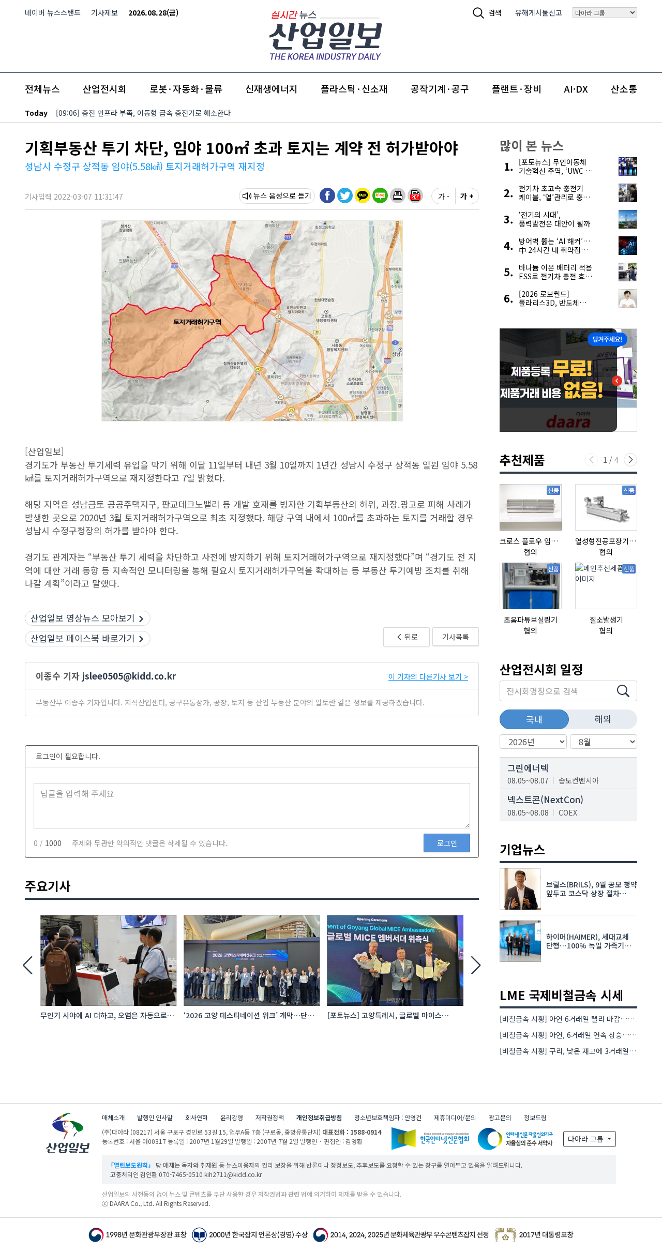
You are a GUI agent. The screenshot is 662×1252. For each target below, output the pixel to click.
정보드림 (535, 1117)
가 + (467, 196)
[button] (397, 195)
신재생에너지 (271, 88)
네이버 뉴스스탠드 (53, 12)
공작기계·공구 (440, 88)
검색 (495, 12)
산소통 (624, 88)
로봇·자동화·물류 (185, 88)
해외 (603, 718)
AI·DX (576, 88)
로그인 (447, 843)
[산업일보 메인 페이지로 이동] (325, 33)
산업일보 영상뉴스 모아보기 (83, 617)
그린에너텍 (528, 767)
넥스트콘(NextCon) (545, 799)
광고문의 (500, 1117)
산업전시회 (105, 88)
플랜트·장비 (516, 88)
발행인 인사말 (155, 1117)
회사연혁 (196, 1117)
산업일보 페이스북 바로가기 (83, 637)
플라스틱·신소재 (354, 88)
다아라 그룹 (587, 1139)
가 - (443, 196)
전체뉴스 (42, 88)
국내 (534, 719)
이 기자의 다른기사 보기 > (428, 676)
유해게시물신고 (538, 12)
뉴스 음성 (267, 195)
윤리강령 (231, 1117)
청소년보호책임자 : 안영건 (388, 1117)
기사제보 (104, 12)
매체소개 (113, 1117)
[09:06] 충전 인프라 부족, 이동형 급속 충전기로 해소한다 (143, 113)
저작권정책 (269, 1117)
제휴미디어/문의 (455, 1117)
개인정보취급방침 (319, 1117)
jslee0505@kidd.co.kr (129, 675)
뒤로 (410, 636)
